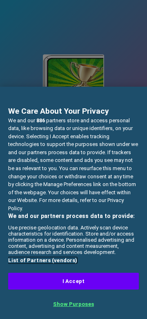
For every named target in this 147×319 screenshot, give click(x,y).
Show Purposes (73, 304)
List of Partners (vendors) (42, 260)
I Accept (73, 281)
